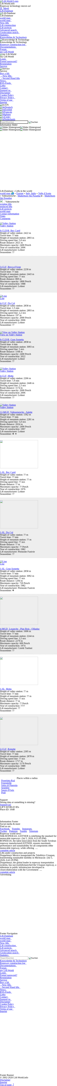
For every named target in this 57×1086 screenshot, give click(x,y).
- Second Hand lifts (10, 78)
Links (2, 85)
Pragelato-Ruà (8, 780)
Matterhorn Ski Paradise (29, 196)
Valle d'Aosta (44, 193)
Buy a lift (5, 982)
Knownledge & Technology (13, 37)
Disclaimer (5, 92)
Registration (6, 64)
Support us (6, 90)
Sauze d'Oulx (7, 790)
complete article (7, 850)
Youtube (16, 828)
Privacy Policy (7, 97)
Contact (4, 88)
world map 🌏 (7, 193)
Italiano (7, 114)
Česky (7, 117)
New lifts (4, 23)
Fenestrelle (6, 783)
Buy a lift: (5, 73)
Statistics (5, 35)
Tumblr (23, 831)
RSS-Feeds (6, 83)
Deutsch (9, 107)
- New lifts (6, 76)
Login (3, 59)
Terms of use (7, 100)
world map (6, 18)
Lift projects (6, 27)
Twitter (3, 831)
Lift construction (8, 25)
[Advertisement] (28, 161)
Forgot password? (8, 61)
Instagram (27, 828)
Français (8, 112)
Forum (4, 49)
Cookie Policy (7, 95)
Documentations (8, 47)
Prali (3, 792)
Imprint (3, 102)
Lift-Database (6, 10)
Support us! (5, 804)
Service (3, 66)
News (3, 80)
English (8, 109)
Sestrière (5, 787)
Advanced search (9, 30)
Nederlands (9, 119)
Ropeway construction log (13, 44)
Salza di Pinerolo (9, 785)
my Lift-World (7, 51)
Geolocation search (10, 32)
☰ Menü (4, 8)
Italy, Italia (31, 193)
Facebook (4, 828)
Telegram (33, 831)
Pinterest (13, 831)
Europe (19, 193)
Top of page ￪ (7, 1084)
